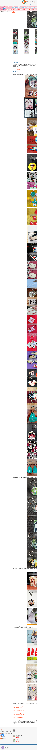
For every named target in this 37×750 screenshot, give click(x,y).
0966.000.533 (4, 736)
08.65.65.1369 (4, 738)
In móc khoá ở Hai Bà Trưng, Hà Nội (18, 710)
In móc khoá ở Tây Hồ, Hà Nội (18, 711)
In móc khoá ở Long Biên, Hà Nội (18, 718)
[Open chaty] (2, 747)
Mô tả (14, 69)
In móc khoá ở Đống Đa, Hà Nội (18, 707)
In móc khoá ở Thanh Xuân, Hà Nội (18, 714)
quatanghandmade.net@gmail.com (7, 733)
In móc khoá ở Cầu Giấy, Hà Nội (18, 713)
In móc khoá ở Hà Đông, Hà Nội (18, 717)
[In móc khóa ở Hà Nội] (15, 31)
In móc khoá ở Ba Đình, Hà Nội (18, 706)
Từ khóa (18, 69)
